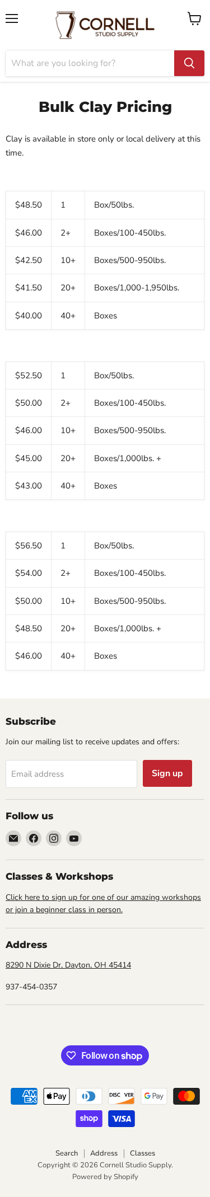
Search (66, 1153)
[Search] (189, 63)
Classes (142, 1153)
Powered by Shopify (105, 1177)
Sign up (167, 773)
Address (104, 1153)
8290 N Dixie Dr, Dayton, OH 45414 (68, 965)
